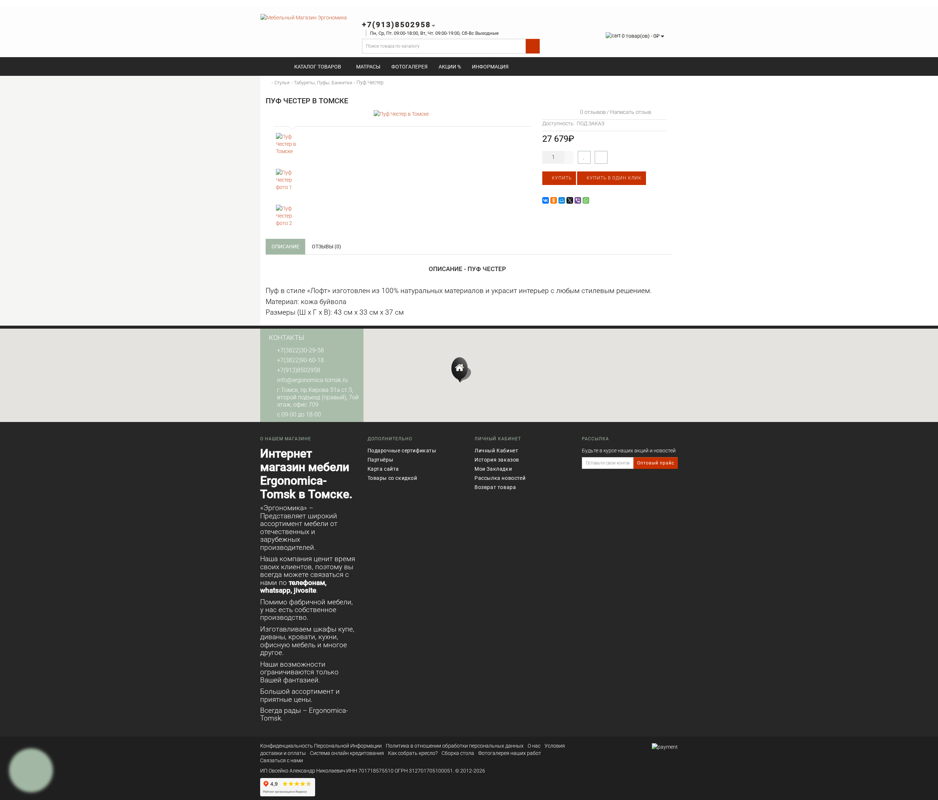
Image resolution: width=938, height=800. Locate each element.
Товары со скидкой (392, 478)
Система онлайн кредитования (347, 753)
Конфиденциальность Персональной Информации (321, 746)
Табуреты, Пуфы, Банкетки (323, 82)
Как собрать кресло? (412, 753)
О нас (534, 746)
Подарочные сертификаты (402, 450)
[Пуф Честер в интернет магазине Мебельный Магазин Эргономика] (288, 145)
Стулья (281, 82)
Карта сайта (383, 469)
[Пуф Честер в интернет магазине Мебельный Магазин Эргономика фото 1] (288, 181)
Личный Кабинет (496, 450)
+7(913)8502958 (298, 370)
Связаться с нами (281, 760)
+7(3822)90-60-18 (300, 360)
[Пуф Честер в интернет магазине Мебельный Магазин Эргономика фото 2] (288, 217)
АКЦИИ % (450, 67)
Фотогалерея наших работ (509, 753)
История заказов (496, 460)
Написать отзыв (630, 112)
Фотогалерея (409, 67)
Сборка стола (458, 753)
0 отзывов (591, 112)
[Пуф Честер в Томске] (401, 113)
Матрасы (368, 67)
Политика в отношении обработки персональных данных (455, 746)
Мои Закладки (493, 469)
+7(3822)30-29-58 (300, 350)
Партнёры (381, 460)
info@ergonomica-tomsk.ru (312, 380)
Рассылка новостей (499, 478)
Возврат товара (495, 487)
